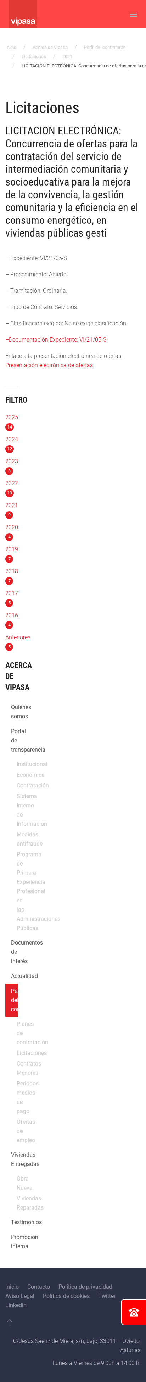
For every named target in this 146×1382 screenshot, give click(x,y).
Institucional (17, 764)
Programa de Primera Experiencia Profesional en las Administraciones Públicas (17, 891)
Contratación (17, 785)
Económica (17, 775)
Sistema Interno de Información (17, 810)
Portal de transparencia (14, 740)
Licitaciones (34, 56)
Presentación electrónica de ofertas (49, 365)
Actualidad (14, 976)
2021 (67, 56)
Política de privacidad (85, 1286)
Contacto (38, 1286)
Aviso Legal (19, 1296)
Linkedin (16, 1305)
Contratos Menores (17, 1068)
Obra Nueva (17, 1183)
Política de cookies (66, 1296)
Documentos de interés (14, 951)
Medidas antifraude (17, 839)
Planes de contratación (17, 1033)
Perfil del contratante (104, 47)
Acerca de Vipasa (50, 47)
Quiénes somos (14, 712)
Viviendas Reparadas (17, 1203)
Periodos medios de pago (17, 1097)
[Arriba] (9, 1322)
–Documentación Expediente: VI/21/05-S (55, 339)
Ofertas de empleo (17, 1131)
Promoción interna (14, 1242)
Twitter (107, 1296)
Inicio (10, 47)
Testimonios (14, 1222)
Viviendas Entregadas (14, 1159)
